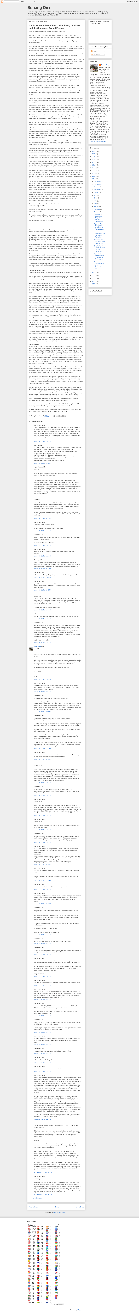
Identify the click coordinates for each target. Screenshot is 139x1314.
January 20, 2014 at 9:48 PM (42, 842)
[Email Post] (53, 416)
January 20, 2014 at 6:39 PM (42, 795)
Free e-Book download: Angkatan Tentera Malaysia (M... (99, 217)
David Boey (37, 646)
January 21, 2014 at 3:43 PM (42, 944)
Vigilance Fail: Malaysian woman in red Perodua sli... (99, 226)
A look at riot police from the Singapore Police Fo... (99, 234)
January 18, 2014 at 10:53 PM (42, 518)
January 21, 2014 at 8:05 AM (42, 889)
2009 (94, 284)
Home (57, 1207)
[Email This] (57, 416)
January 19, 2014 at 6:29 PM (42, 619)
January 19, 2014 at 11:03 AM (42, 577)
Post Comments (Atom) (60, 1212)
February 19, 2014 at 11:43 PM (43, 1194)
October (97, 187)
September (98, 189)
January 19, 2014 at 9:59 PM (42, 642)
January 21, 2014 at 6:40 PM (42, 999)
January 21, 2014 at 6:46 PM (42, 1016)
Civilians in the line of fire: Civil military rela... (99, 241)
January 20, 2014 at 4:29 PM (42, 783)
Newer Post (33, 1207)
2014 (94, 179)
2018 (94, 168)
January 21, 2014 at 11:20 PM (42, 1045)
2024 (94, 154)
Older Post (80, 1207)
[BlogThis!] (59, 416)
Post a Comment (37, 1198)
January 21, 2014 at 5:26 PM (42, 985)
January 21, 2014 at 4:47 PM (42, 976)
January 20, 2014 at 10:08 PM (42, 864)
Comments (96, 54)
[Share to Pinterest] (65, 416)
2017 (94, 170)
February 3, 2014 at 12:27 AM (42, 1119)
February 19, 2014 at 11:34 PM (43, 1172)
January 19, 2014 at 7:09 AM (42, 545)
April (95, 203)
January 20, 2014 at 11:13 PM (42, 880)
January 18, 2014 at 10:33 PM (42, 463)
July (95, 195)
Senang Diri (38, 7)
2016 (94, 173)
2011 (94, 278)
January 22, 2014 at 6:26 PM (42, 1071)
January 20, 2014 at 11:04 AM (42, 712)
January (97, 212)
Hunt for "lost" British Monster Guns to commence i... (99, 248)
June (96, 198)
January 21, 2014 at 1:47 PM (42, 935)
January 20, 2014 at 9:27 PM (42, 830)
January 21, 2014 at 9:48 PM (42, 1032)
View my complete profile (98, 141)
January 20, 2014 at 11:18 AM (42, 748)
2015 (94, 176)
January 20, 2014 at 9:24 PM (42, 815)
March (96, 206)
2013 (94, 273)
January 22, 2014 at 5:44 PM (42, 1062)
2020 (94, 162)
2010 (94, 281)
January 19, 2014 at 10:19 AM (42, 568)
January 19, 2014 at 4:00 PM (42, 610)
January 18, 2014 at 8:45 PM (42, 441)
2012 (94, 275)
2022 (94, 159)
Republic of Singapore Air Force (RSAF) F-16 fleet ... (99, 256)
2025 (94, 151)
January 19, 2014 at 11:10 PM (42, 692)
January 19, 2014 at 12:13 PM (42, 590)
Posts (94, 51)
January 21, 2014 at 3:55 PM (42, 954)
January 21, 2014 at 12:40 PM (42, 904)
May (95, 201)
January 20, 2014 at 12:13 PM (42, 759)
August (96, 192)
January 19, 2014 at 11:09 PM (42, 679)
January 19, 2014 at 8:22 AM (42, 556)
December (97, 181)
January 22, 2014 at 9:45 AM (42, 1053)
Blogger (79, 1310)
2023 (94, 156)
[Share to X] (61, 416)
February (97, 209)
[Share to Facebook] (63, 416)
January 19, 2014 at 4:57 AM (42, 531)
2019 (94, 165)
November (97, 184)
